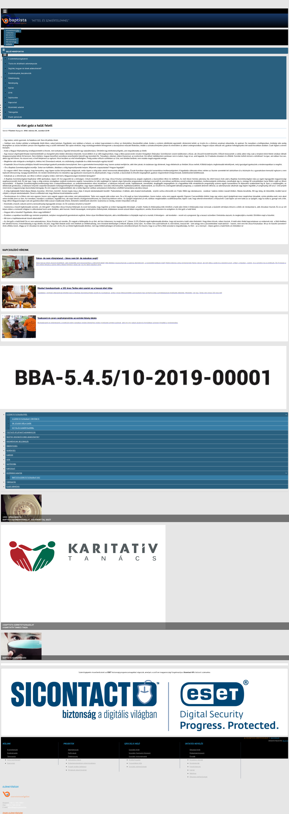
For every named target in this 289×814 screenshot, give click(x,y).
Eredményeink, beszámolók (19, 73)
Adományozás (12, 31)
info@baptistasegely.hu (17, 807)
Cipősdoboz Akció (74, 760)
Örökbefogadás (134, 760)
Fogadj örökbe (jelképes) (77, 766)
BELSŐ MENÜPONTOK (15, 51)
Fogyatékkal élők (135, 763)
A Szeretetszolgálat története (25, 419)
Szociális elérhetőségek (138, 766)
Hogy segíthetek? (13, 760)
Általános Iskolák (196, 760)
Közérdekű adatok (16, 107)
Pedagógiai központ (197, 753)
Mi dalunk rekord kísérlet (77, 770)
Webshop (193, 773)
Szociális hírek (134, 750)
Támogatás (13, 112)
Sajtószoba (13, 97)
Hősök (9, 44)
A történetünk (12, 750)
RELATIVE (285, 741)
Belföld (9, 35)
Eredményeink (12, 753)
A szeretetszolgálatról (18, 58)
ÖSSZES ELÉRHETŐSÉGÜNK (13, 813)
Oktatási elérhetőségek (198, 777)
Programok (11, 40)
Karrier (11, 88)
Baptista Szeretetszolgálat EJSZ (26, 477)
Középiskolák (194, 763)
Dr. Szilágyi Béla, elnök (21, 423)
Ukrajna (10, 33)
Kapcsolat (12, 102)
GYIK (10, 92)
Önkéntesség (13, 78)
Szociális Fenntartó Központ (140, 753)
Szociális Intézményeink (138, 756)
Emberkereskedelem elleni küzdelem (82, 763)
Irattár (192, 770)
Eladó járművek (15, 117)
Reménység (13, 83)
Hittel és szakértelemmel (23, 428)
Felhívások (72, 753)
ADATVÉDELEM (275, 738)
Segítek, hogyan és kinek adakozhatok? (24, 68)
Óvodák (192, 756)
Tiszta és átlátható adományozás (22, 63)
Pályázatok (11, 42)
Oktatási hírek (195, 750)
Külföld (10, 37)
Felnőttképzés (195, 766)
